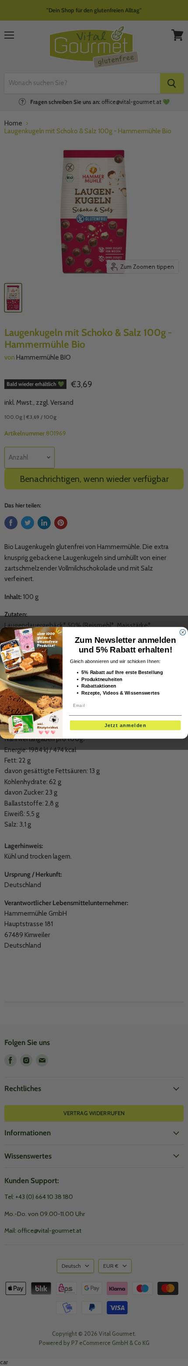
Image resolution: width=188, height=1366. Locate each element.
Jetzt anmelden (125, 725)
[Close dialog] (182, 632)
